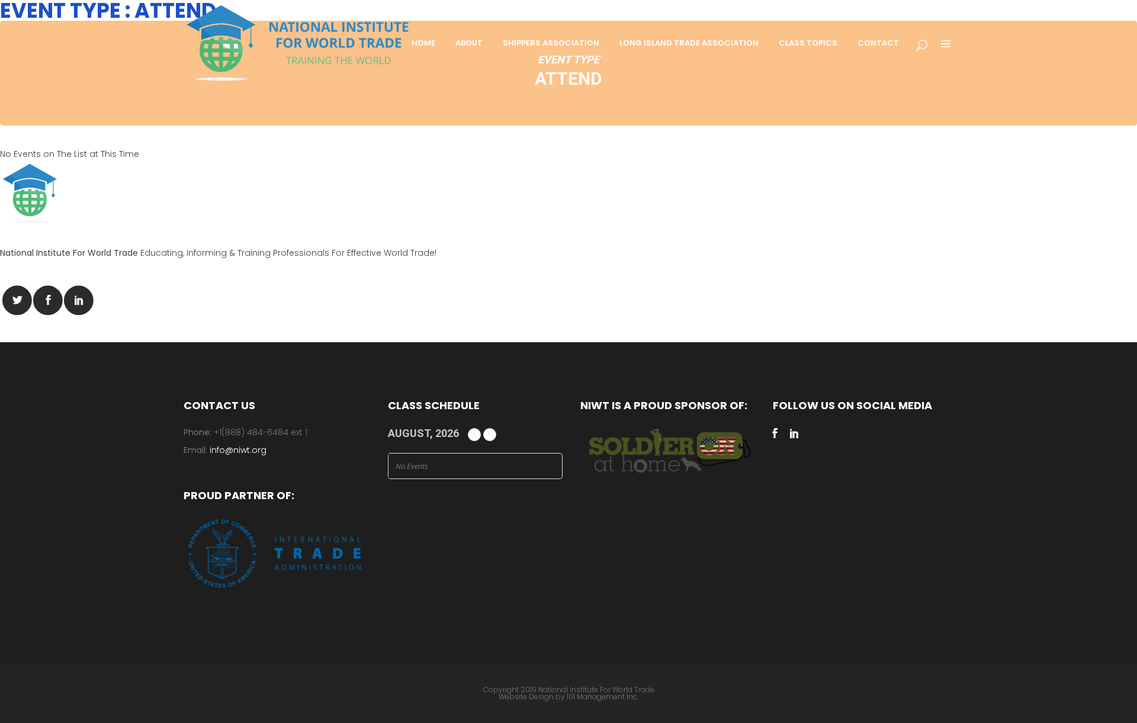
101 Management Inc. (602, 697)
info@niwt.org (238, 450)
